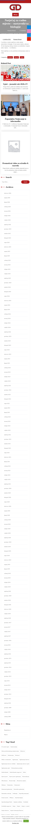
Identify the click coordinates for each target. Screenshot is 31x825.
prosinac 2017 (7, 622)
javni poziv (5, 776)
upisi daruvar (5, 810)
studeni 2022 (7, 394)
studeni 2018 (7, 600)
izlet (25, 772)
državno (4, 755)
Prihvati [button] (26, 821)
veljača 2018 (7, 613)
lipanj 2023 (7, 363)
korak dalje (12, 780)
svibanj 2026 (7, 206)
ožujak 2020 (7, 528)
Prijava (6, 734)
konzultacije (26, 776)
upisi (19, 806)
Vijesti (20, 33)
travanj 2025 (7, 264)
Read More (14, 73)
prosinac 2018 (7, 595)
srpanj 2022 (7, 408)
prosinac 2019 (7, 542)
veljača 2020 (7, 533)
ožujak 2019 (7, 582)
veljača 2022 (7, 430)
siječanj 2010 (7, 703)
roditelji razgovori (6, 806)
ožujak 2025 (7, 269)
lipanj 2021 (7, 461)
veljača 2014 (7, 671)
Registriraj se (7, 730)
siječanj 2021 (7, 484)
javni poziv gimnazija (15, 776)
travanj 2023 (7, 372)
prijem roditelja (18, 802)
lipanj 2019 (7, 569)
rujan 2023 (7, 349)
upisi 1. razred (25, 806)
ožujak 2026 (7, 215)
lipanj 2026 (7, 202)
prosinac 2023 (7, 336)
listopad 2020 (7, 497)
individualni (5, 772)
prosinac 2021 (7, 439)
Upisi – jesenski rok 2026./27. (15, 84)
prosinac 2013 (7, 676)
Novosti (16, 33)
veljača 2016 (7, 649)
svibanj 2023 (7, 367)
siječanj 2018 (7, 618)
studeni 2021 (7, 443)
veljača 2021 (7, 479)
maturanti (17, 785)
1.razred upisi (5, 746)
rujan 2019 (7, 555)
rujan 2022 (7, 403)
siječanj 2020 (7, 537)
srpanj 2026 (7, 197)
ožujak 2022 (7, 425)
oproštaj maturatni (24, 793)
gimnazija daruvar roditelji (8, 763)
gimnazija (15, 759)
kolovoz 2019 (7, 560)
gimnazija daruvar (24, 759)
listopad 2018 (7, 604)
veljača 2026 (7, 220)
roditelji (26, 802)
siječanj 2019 (7, 591)
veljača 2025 (7, 273)
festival (17, 755)
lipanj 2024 (7, 309)
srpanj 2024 (7, 305)
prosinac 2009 (7, 707)
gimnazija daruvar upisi (23, 763)
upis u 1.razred (6, 814)
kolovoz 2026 (7, 193)
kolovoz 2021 (7, 457)
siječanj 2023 (7, 385)
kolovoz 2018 (7, 609)
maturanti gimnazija (7, 789)
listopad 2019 (7, 551)
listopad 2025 (7, 238)
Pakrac (12, 797)
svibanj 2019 (7, 573)
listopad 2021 (7, 448)
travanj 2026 (7, 211)
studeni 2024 (7, 287)
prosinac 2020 (7, 488)
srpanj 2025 (7, 251)
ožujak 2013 (7, 689)
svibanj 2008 (7, 716)
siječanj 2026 (7, 224)
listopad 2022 (7, 399)
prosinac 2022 (7, 390)
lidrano (4, 785)
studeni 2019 (7, 546)
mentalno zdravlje (6, 793)
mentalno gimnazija (19, 789)
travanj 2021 (7, 470)
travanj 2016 (7, 645)
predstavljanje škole (7, 802)
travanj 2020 (7, 524)
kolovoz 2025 (7, 247)
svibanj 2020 (7, 519)
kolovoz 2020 (7, 506)
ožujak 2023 (7, 376)
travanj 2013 (7, 685)
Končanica (5, 780)
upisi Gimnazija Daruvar (17, 810)
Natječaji (11, 33)
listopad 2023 (7, 345)
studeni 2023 (7, 340)
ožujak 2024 (7, 323)
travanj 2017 (7, 627)
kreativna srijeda (22, 780)
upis (14, 806)
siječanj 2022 (7, 434)
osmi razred (5, 797)
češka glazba (15, 814)
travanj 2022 (7, 421)
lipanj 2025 (7, 255)
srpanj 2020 (7, 510)
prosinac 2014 (7, 667)
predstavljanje (19, 797)
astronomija (14, 746)
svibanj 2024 (7, 314)
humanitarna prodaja (17, 768)
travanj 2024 (7, 318)
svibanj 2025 (7, 260)
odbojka (15, 793)
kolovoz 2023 (7, 354)
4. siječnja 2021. (7, 40)
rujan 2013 (7, 680)
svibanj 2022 (7, 416)
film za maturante (6, 759)
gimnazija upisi (6, 768)
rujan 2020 (7, 501)
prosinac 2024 (7, 282)
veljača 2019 (7, 586)
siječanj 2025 (7, 278)
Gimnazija (4, 33)
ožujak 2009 (7, 712)
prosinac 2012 (7, 694)
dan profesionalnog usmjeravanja (10, 751)
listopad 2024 (7, 291)
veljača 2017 (7, 631)
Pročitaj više (15, 823)
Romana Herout (17, 40)
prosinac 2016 (7, 640)
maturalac (10, 785)
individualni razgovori (15, 772)
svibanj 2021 (7, 466)
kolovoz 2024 (7, 300)
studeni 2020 (7, 493)
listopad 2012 (7, 698)
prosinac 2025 (7, 229)
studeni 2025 (7, 233)
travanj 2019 (7, 577)
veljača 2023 (7, 381)
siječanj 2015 (7, 663)
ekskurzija (11, 755)
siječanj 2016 (7, 654)
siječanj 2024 (7, 332)
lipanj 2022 (7, 412)
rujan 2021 (7, 452)
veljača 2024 (7, 327)
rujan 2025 (7, 242)
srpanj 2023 (7, 358)
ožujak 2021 (7, 475)
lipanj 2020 (7, 515)
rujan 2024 (7, 296)
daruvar (23, 751)
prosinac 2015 (7, 658)
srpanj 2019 (7, 564)
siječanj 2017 (7, 636)
